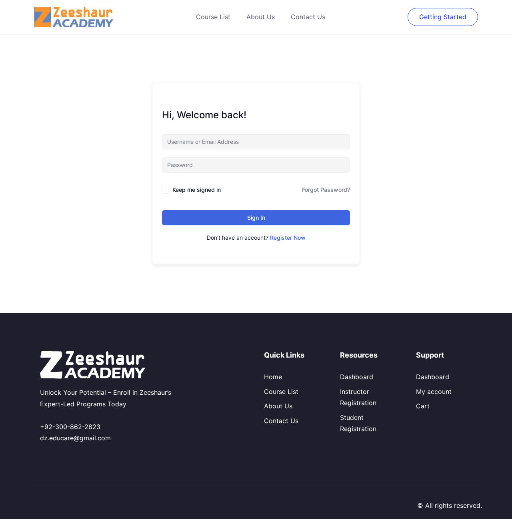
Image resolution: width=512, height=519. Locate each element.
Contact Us (308, 17)
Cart (423, 406)
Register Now (288, 237)
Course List (213, 17)
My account (434, 392)
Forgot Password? (326, 189)
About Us (260, 17)
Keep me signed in (196, 189)
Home (273, 377)
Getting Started (442, 17)
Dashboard (356, 377)
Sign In (256, 217)
